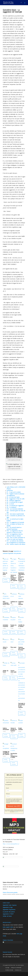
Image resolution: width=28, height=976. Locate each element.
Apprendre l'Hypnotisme (9, 909)
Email (7, 788)
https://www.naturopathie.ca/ (11, 844)
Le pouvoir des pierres (9, 911)
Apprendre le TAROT (8, 914)
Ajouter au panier (6, 580)
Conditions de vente (9, 970)
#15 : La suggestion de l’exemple (15, 522)
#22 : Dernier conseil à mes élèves (16, 544)
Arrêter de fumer (7, 916)
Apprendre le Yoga (8, 907)
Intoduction (10, 490)
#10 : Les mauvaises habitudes (15, 509)
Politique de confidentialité (16, 967)
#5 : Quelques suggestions (14, 500)
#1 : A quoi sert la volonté (14, 492)
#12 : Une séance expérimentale (15, 514)
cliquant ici (16, 811)
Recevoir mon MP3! (14, 806)
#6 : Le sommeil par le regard (15, 502)
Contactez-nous (18, 970)
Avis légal (7, 967)
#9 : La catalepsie (11, 507)
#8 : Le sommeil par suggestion (15, 505)
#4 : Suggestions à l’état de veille (15, 499)
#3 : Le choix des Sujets (13, 497)
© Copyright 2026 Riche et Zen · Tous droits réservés (13, 965)
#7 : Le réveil (10, 504)
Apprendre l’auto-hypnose (10, 905)
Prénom (8, 794)
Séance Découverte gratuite (10, 892)
